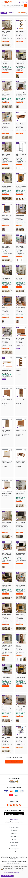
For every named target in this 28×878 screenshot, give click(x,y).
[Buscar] (25, 5)
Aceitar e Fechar (7, 875)
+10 (11, 45)
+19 (25, 229)
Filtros (4, 12)
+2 (11, 597)
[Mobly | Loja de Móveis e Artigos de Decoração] (8, 2)
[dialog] (14, 871)
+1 (25, 167)
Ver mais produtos (14, 761)
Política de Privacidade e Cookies (11, 872)
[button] (11, 12)
